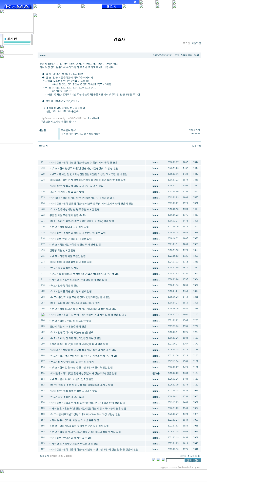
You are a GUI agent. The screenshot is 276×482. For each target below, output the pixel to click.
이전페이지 (55, 456)
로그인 (186, 43)
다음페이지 (66, 456)
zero (199, 467)
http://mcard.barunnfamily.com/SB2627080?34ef (64, 118)
